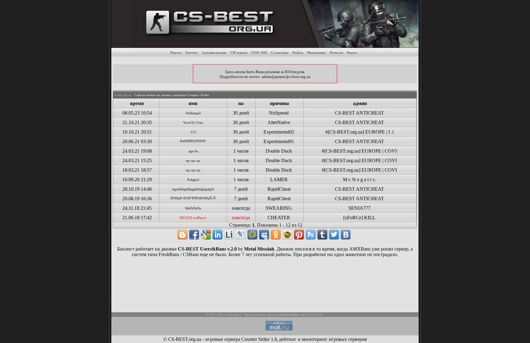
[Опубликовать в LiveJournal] (241, 235)
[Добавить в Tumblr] (322, 235)
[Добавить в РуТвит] (311, 235)
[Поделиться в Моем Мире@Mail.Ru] (252, 235)
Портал (176, 52)
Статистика (280, 52)
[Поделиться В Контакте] (346, 235)
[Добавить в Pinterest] (299, 235)
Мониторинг (316, 52)
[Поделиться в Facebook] (194, 235)
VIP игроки (238, 52)
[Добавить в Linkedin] (217, 235)
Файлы (297, 52)
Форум (352, 52)
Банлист (192, 52)
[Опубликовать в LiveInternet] (229, 235)
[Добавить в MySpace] (264, 235)
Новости (336, 52)
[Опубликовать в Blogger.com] (182, 235)
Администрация (214, 52)
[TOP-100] (259, 52)
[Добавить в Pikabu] (287, 235)
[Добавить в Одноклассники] (276, 235)
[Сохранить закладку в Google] (206, 235)
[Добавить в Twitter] (334, 235)
